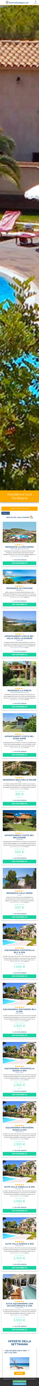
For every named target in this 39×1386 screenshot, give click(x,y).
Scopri (19, 1373)
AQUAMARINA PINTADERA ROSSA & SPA (19, 1129)
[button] (5, 513)
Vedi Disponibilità (19, 563)
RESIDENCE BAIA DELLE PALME (19, 781)
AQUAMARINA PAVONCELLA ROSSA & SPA (19, 1070)
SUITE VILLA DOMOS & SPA (19, 1245)
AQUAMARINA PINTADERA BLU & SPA (19, 1011)
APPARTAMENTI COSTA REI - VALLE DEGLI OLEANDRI (20, 638)
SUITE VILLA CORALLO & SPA (19, 1188)
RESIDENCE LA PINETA (19, 691)
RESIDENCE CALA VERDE (19, 894)
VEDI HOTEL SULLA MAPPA (18, 517)
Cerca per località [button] (19, 509)
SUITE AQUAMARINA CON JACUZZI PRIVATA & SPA (19, 1305)
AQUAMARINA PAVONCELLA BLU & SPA (19, 952)
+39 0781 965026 (20, 560)
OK (19, 1381)
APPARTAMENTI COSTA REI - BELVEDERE (20, 837)
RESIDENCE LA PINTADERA (19, 548)
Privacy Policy (19, 1384)
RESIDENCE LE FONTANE (19, 589)
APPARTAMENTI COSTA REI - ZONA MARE (20, 738)
